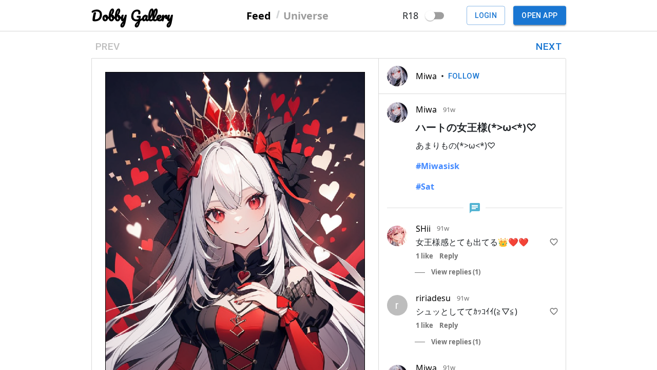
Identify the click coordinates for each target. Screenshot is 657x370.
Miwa (426, 76)
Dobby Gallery (132, 16)
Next (549, 46)
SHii (423, 228)
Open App (539, 15)
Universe (305, 15)
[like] (554, 242)
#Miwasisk (437, 166)
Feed (258, 15)
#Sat (425, 186)
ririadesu (433, 298)
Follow (464, 76)
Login (486, 15)
